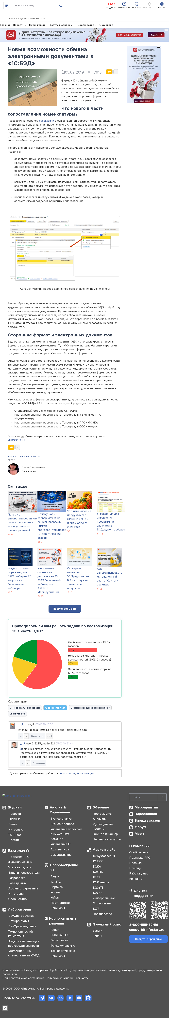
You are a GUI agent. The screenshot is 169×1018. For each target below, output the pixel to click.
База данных (17, 883)
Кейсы (55, 897)
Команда (57, 839)
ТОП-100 (14, 834)
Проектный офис (106, 924)
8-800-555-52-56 (143, 925)
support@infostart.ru (146, 930)
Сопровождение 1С (64, 867)
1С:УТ (97, 877)
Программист (103, 813)
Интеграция (16, 893)
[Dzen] (69, 998)
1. (19, 724)
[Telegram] (42, 998)
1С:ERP (98, 861)
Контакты (136, 878)
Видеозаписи (146, 814)
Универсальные (104, 898)
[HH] (60, 998)
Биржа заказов (147, 820)
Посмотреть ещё (65, 608)
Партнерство (60, 902)
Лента (12, 824)
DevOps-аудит (18, 921)
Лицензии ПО (60, 935)
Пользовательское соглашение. (23, 978)
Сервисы (57, 887)
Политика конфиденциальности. (67, 978)
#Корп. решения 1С (16, 456)
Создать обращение (148, 939)
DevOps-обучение (21, 915)
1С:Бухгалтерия (104, 856)
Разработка (16, 878)
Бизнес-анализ (61, 818)
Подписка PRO (19, 857)
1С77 (96, 908)
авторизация (85, 773)
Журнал (15, 807)
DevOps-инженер (105, 834)
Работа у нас (138, 873)
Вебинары (58, 908)
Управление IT (61, 844)
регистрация (67, 773)
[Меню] (6, 5)
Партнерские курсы (107, 839)
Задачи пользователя (24, 872)
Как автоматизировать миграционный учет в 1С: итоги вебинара (109, 576)
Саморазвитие (61, 854)
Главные (14, 819)
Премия (13, 840)
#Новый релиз (33, 456)
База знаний (18, 850)
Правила (135, 863)
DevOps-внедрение (22, 926)
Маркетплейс (103, 850)
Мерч (139, 834)
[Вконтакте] (51, 998)
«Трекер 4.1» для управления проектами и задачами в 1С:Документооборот (111, 521)
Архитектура (60, 849)
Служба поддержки (143, 893)
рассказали (46, 120)
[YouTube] (79, 998)
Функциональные (20, 862)
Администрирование (23, 888)
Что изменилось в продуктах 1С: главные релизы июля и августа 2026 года (79, 519)
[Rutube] (88, 998)
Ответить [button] (37, 736)
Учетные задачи (19, 867)
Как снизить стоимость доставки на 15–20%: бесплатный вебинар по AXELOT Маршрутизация (49, 580)
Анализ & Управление (60, 809)
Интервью (15, 829)
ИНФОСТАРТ (16, 440)
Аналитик (99, 819)
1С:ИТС (56, 881)
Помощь (135, 868)
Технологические (63, 950)
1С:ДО (97, 893)
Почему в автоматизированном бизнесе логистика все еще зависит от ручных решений (22, 522)
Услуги (55, 892)
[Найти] (162, 797)
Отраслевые (59, 940)
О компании (139, 846)
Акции (55, 876)
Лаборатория (19, 909)
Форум (140, 827)
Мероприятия (146, 807)
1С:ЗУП (98, 887)
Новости (14, 813)
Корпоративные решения (62, 920)
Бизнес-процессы (63, 824)
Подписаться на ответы (26, 707)
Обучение (100, 807)
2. (21, 743)
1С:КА (97, 866)
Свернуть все (17, 713)
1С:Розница (101, 882)
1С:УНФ (98, 871)
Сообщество (17, 899)
